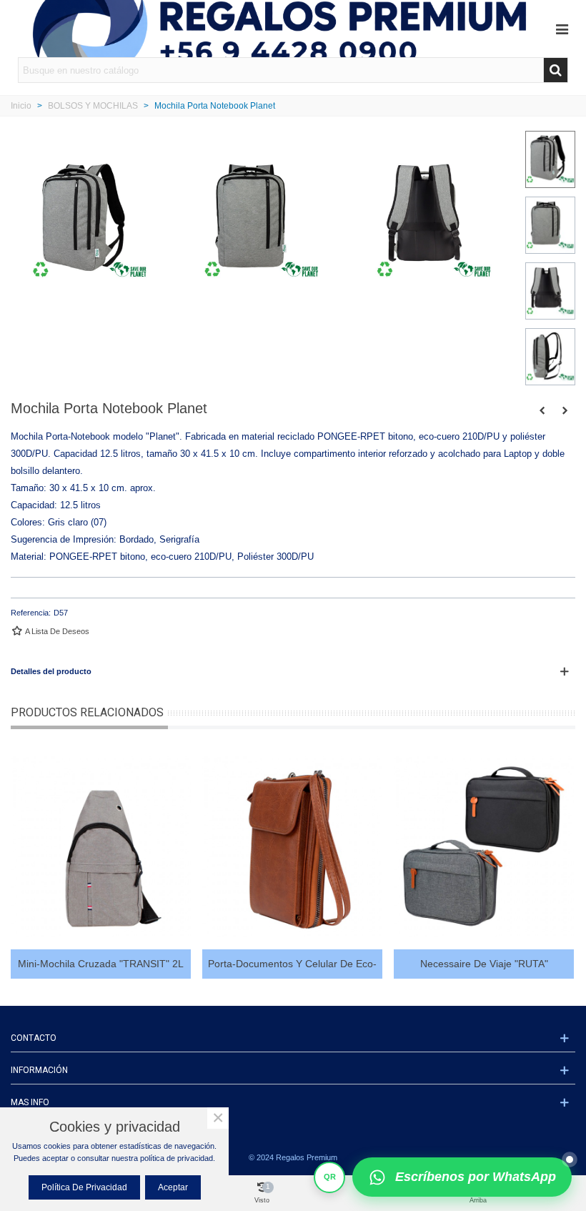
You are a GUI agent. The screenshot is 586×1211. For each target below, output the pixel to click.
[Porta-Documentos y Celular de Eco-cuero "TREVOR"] (292, 846)
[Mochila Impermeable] (564, 410)
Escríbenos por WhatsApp (475, 1177)
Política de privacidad (84, 1187)
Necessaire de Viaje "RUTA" (484, 963)
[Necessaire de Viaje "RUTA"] (484, 846)
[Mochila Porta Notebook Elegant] (541, 410)
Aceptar (173, 1187)
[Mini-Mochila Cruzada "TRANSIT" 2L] (101, 846)
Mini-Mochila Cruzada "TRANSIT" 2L (101, 963)
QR (330, 1176)
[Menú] (561, 28)
